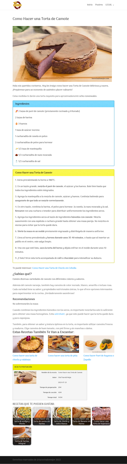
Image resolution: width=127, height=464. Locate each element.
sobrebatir (59, 314)
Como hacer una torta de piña (62, 356)
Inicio (90, 5)
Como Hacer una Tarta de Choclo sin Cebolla (54, 268)
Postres (99, 5)
